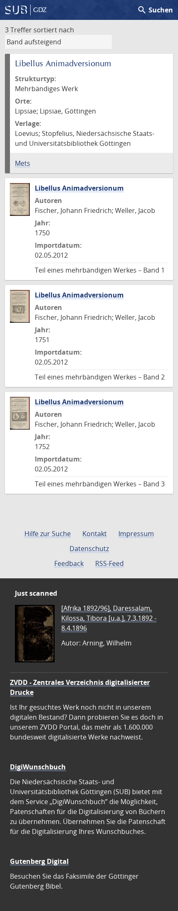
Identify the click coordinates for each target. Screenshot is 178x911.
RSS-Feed (109, 563)
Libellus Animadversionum (79, 188)
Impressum (136, 533)
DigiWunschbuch (38, 766)
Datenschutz (89, 548)
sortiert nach (54, 29)
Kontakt (94, 533)
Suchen (155, 10)
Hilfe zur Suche (47, 533)
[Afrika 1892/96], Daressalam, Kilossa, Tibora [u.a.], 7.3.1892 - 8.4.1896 (108, 618)
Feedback (69, 563)
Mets (22, 163)
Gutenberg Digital (39, 861)
